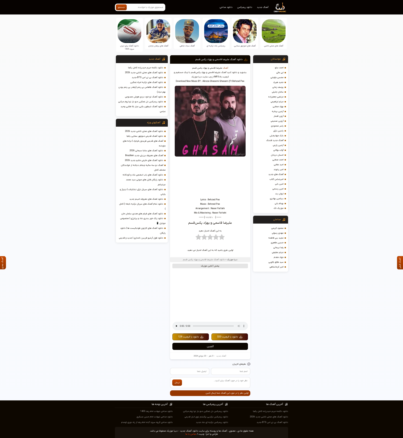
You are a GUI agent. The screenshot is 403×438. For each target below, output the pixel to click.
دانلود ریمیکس (244, 7)
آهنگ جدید (263, 7)
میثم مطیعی (278, 252)
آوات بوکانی (278, 150)
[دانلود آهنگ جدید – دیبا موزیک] (280, 7)
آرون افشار (279, 116)
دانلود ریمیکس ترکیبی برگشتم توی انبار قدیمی (206, 416)
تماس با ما (190, 434)
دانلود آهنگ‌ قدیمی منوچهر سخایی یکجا (145, 136)
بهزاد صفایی (278, 106)
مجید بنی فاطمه (276, 237)
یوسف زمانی (278, 87)
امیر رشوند (279, 169)
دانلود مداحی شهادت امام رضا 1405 (156, 411)
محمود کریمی (277, 228)
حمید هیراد (278, 82)
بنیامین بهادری (277, 198)
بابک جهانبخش (277, 135)
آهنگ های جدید (276, 174)
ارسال (177, 382)
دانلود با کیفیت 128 (188, 336)
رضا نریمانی (278, 247)
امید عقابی (279, 164)
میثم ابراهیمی (277, 101)
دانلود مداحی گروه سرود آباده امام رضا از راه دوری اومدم (147, 422)
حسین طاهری (277, 242)
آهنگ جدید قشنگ (275, 140)
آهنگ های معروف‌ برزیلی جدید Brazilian (144, 155)
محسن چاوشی (277, 77)
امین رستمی (278, 188)
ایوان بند (279, 193)
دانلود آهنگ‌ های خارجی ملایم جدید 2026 (144, 160)
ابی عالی (280, 72)
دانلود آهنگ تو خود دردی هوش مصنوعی (144, 96)
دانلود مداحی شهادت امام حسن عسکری (154, 416)
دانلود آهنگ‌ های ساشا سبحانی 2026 (146, 150)
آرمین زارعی (278, 145)
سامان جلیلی (278, 91)
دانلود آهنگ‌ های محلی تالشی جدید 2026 (144, 72)
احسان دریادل (277, 155)
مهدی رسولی (278, 233)
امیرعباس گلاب (277, 179)
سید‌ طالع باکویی (276, 262)
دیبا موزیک (232, 259)
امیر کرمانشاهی (277, 266)
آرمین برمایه (278, 111)
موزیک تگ (279, 208)
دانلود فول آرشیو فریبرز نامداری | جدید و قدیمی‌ (141, 237)
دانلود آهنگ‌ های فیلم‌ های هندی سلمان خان (142, 213)
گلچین (210, 346)
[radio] (222, 238)
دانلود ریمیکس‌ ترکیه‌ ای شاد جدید (212, 422)
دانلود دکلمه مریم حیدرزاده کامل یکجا (145, 67)
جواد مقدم (279, 257)
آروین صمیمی (277, 121)
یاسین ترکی (278, 130)
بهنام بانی (279, 203)
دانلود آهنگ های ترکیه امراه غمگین (146, 82)
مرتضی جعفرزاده (276, 96)
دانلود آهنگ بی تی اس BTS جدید (147, 77)
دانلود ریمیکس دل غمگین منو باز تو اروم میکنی (140, 101)
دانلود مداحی (226, 7)
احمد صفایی (278, 159)
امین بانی (279, 183)
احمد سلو (279, 67)
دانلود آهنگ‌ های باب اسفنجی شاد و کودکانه (143, 174)
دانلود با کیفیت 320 (227, 336)
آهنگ (225, 68)
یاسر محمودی (277, 125)
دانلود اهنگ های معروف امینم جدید (146, 199)
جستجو (121, 7)
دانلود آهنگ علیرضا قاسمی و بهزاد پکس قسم (219, 59)
